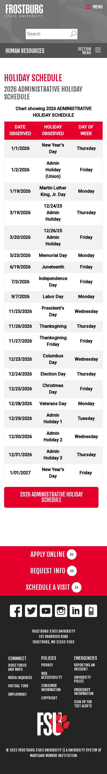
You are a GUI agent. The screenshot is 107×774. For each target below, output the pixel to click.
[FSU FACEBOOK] (16, 611)
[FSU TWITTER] (31, 611)
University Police (82, 679)
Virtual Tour (18, 686)
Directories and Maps (17, 667)
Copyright (49, 698)
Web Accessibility (51, 676)
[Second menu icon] (98, 50)
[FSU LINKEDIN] (76, 611)
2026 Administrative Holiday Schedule (51, 497)
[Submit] (73, 34)
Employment (17, 694)
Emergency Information (84, 692)
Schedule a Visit (48, 587)
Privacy (47, 665)
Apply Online (47, 554)
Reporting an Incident (84, 667)
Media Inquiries (20, 678)
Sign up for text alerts (83, 704)
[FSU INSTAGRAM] (61, 611)
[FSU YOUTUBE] (46, 611)
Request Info (47, 571)
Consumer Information (51, 688)
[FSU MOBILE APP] (91, 611)
